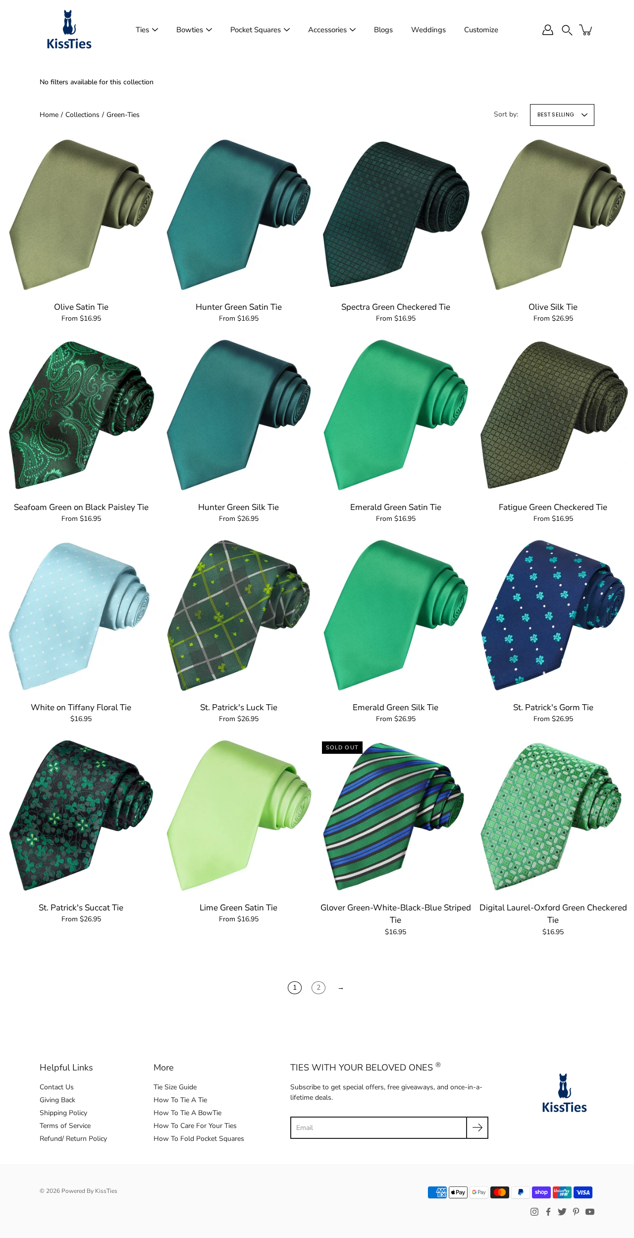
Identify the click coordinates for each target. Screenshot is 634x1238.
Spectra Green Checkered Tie (395, 306)
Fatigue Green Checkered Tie (553, 506)
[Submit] (477, 1128)
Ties (142, 30)
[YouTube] (589, 1212)
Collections (82, 114)
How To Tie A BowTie (187, 1113)
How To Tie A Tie (180, 1100)
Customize (481, 30)
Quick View (81, 214)
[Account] (548, 30)
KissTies (106, 1191)
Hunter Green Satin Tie (238, 306)
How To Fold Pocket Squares (199, 1138)
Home (49, 114)
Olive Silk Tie (553, 306)
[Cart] (586, 30)
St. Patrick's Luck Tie (238, 707)
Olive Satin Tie (81, 306)
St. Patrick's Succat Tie (81, 907)
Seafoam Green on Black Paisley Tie (81, 506)
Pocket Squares (255, 30)
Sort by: (506, 114)
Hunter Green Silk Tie (238, 506)
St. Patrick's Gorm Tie (553, 707)
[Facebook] (548, 1212)
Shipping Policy (63, 1113)
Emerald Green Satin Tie (395, 506)
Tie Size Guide (175, 1087)
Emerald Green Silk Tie (395, 707)
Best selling (555, 114)
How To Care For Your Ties (195, 1125)
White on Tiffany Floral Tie (81, 707)
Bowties (189, 30)
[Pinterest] (576, 1212)
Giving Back (57, 1100)
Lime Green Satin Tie (238, 907)
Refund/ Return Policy (73, 1138)
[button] (567, 29)
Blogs (383, 30)
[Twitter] (562, 1212)
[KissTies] (69, 30)
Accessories (327, 30)
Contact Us (57, 1087)
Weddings (428, 30)
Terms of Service (65, 1125)
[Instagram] (534, 1212)
